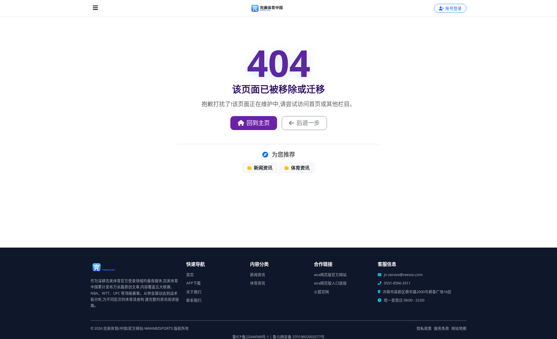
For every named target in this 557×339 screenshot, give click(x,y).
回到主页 (258, 123)
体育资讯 (300, 168)
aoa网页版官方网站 (330, 274)
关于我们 (193, 291)
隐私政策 (424, 328)
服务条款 (441, 328)
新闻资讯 (262, 168)
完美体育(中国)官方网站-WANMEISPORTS (138, 328)
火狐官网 (321, 291)
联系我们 (193, 300)
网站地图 (458, 328)
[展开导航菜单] (95, 8)
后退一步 (308, 123)
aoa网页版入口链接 (330, 283)
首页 (190, 274)
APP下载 (193, 283)
